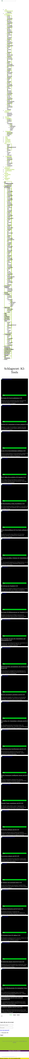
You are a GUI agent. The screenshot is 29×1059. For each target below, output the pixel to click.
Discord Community (9, 165)
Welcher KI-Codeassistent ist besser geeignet (14, 424)
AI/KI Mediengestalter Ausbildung (10, 101)
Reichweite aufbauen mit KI (10, 829)
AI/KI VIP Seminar (9, 80)
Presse (6, 179)
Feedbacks (7, 139)
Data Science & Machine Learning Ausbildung (10, 90)
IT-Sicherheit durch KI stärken (10, 935)
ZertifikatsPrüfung (9, 169)
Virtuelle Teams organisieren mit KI (12, 803)
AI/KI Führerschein (10, 45)
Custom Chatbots (9, 120)
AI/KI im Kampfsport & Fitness (10, 59)
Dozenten (9, 12)
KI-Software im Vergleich (9, 586)
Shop (6, 138)
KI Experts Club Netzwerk (9, 153)
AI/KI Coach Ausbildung (10, 17)
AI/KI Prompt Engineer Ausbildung (10, 30)
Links (8, 135)
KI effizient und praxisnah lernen (11, 882)
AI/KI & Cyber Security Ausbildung (10, 96)
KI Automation (9, 123)
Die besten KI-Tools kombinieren (11, 398)
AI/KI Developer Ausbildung (10, 84)
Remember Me (4, 1032)
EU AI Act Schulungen (7, 167)
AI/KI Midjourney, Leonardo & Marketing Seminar (10, 74)
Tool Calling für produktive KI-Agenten (13, 477)
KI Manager (9, 108)
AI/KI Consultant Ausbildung (10, 25)
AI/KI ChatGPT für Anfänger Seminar (9, 36)
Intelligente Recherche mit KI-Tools (12, 909)
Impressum (7, 307)
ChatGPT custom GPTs (12, 129)
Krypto (7, 116)
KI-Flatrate (9, 149)
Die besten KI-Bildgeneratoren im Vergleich (14, 612)
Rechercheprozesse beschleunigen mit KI (13, 749)
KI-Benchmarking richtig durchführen (13, 503)
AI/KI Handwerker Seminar (10, 55)
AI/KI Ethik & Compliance (10, 41)
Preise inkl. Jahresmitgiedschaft (11, 146)
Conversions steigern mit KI (10, 856)
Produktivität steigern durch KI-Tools (12, 961)
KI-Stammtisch (7, 177)
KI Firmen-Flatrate (7, 175)
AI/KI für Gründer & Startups (9, 49)
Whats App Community (10, 162)
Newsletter (7, 140)
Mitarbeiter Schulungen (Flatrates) (9, 114)
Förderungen (8, 170)
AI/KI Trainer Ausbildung (10, 105)
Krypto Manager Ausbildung (10, 21)
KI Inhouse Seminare (7, 286)
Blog (6, 136)
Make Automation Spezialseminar (10, 64)
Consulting (7, 294)
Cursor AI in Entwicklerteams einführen (13, 450)
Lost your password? (4, 1030)
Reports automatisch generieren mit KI (13, 694)
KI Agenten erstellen (9, 68)
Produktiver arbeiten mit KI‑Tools (11, 1007)
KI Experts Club (7, 320)
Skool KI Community (10, 337)
